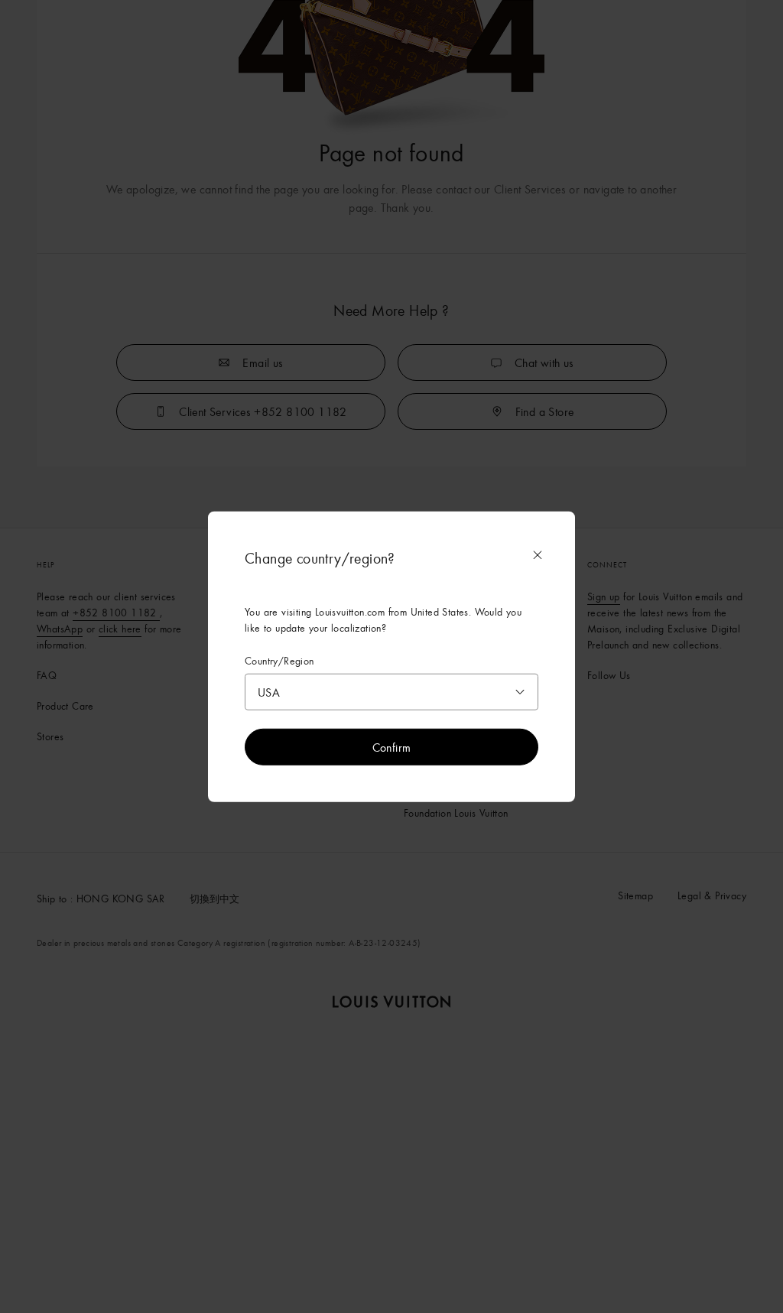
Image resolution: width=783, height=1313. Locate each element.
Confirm (391, 747)
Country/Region (279, 660)
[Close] (538, 554)
